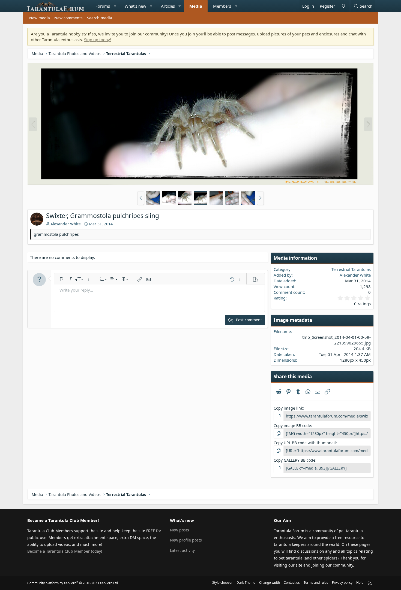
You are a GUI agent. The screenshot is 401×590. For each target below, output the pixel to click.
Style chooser (222, 582)
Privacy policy (342, 582)
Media (195, 6)
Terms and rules (316, 582)
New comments (68, 17)
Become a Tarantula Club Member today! (64, 551)
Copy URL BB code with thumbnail (305, 442)
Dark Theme (246, 582)
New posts (179, 529)
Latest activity (182, 550)
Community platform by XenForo (73, 583)
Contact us (292, 582)
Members (222, 6)
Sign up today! (97, 39)
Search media (99, 17)
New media (39, 17)
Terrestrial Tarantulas (351, 269)
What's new (135, 6)
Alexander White (65, 223)
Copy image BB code (292, 425)
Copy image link (288, 408)
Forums (102, 6)
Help (359, 582)
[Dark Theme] (343, 6)
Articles (168, 6)
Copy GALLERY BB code (294, 460)
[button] (115, 6)
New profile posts (186, 540)
